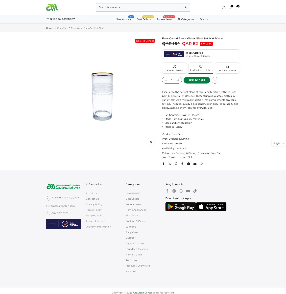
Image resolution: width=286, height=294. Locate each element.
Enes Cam (177, 134)
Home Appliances (136, 209)
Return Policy (94, 209)
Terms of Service (95, 221)
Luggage (131, 226)
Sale (190, 157)
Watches (131, 271)
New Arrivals (124, 19)
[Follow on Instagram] (174, 191)
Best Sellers (145, 19)
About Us (91, 193)
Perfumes (131, 260)
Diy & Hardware (135, 243)
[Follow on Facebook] (167, 191)
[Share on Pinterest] (176, 163)
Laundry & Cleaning (137, 249)
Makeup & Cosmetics (138, 265)
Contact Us (92, 198)
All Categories (186, 19)
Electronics (132, 215)
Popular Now (165, 19)
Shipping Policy (95, 215)
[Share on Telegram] (188, 163)
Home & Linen (134, 254)
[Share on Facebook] (163, 163)
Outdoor (131, 237)
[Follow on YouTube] (188, 191)
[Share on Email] (194, 163)
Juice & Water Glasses (174, 157)
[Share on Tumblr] (182, 163)
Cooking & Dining (179, 138)
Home (49, 28)
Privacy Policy (94, 204)
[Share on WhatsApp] (201, 163)
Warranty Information (98, 226)
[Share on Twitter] (169, 163)
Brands (204, 19)
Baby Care (132, 232)
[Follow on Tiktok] (195, 191)
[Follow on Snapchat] (181, 191)
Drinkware (203, 153)
